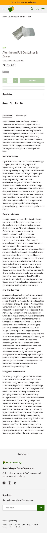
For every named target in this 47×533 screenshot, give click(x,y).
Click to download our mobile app (23, 2)
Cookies (18, 527)
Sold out (32, 81)
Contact (35, 525)
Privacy (5, 527)
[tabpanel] (23, 278)
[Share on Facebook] (16, 103)
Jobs (23, 525)
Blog (28, 525)
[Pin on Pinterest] (21, 103)
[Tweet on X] (11, 103)
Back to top (22, 454)
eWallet (17, 525)
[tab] (7, 115)
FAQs (10, 525)
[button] (43, 9)
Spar (4, 47)
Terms (12, 527)
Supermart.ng (12, 521)
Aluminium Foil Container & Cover (20, 16)
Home (5, 16)
